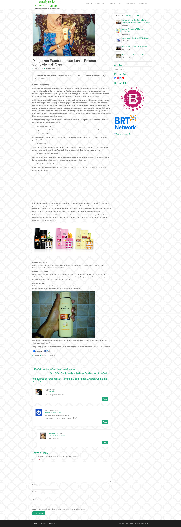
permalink (52, 355)
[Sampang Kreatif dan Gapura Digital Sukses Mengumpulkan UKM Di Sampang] (118, 22)
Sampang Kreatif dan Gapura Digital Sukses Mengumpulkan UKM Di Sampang (136, 21)
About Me (43, 523)
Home (35, 523)
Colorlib (132, 523)
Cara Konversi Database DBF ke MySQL (135, 38)
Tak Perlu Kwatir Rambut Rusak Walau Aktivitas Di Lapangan (55, 369)
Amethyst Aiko (50, 68)
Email (34, 492)
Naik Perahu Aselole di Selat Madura (134, 46)
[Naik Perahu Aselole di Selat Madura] (118, 48)
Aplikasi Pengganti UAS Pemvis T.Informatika (132, 30)
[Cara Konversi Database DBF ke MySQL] (118, 40)
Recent (129, 16)
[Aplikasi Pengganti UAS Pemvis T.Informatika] (118, 31)
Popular (119, 16)
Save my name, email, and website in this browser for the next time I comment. (58, 509)
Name (34, 484)
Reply (105, 399)
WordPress (145, 523)
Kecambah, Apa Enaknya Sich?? (133, 55)
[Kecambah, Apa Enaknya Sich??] (118, 57)
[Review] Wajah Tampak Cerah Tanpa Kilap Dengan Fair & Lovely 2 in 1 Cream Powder (79, 373)
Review (37, 355)
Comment (36, 460)
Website (35, 499)
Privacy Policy (53, 523)
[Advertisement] (71, 187)
